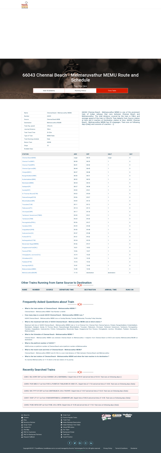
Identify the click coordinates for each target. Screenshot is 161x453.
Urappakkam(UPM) (28, 229)
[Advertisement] (56, 13)
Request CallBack (29, 437)
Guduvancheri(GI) (27, 233)
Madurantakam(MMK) (29, 269)
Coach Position (67, 437)
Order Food (66, 415)
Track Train (66, 420)
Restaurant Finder (68, 432)
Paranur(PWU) (26, 251)
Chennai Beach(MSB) (29, 158)
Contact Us (27, 427)
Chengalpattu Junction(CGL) (31, 255)
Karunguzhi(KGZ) (27, 265)
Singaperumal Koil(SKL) (29, 247)
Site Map (26, 429)
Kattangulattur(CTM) (29, 240)
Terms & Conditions (121, 448)
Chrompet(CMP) (27, 212)
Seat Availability (49, 91)
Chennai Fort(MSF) (28, 161)
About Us (26, 415)
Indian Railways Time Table (71, 425)
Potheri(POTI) (26, 237)
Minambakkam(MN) (28, 201)
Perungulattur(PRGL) (29, 222)
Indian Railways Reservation (71, 422)
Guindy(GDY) (26, 190)
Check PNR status (68, 427)
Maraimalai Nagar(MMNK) (30, 244)
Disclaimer (134, 448)
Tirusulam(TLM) (27, 204)
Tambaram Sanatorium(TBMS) (32, 215)
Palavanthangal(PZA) (29, 197)
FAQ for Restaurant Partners (32, 434)
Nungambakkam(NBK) (29, 176)
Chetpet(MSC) (26, 172)
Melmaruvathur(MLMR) (29, 273)
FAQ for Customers (29, 432)
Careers (26, 417)
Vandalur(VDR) (27, 226)
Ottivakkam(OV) (27, 258)
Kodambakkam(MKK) (29, 179)
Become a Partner (29, 422)
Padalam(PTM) (27, 262)
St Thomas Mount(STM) (30, 194)
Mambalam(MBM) (28, 183)
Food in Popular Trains (69, 417)
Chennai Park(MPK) (28, 165)
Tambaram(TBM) (27, 219)
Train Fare (65, 434)
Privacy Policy (108, 448)
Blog (24, 420)
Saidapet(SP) (26, 186)
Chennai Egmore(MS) (29, 168)
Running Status (80, 91)
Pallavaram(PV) (27, 208)
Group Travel (27, 425)
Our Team (65, 429)
